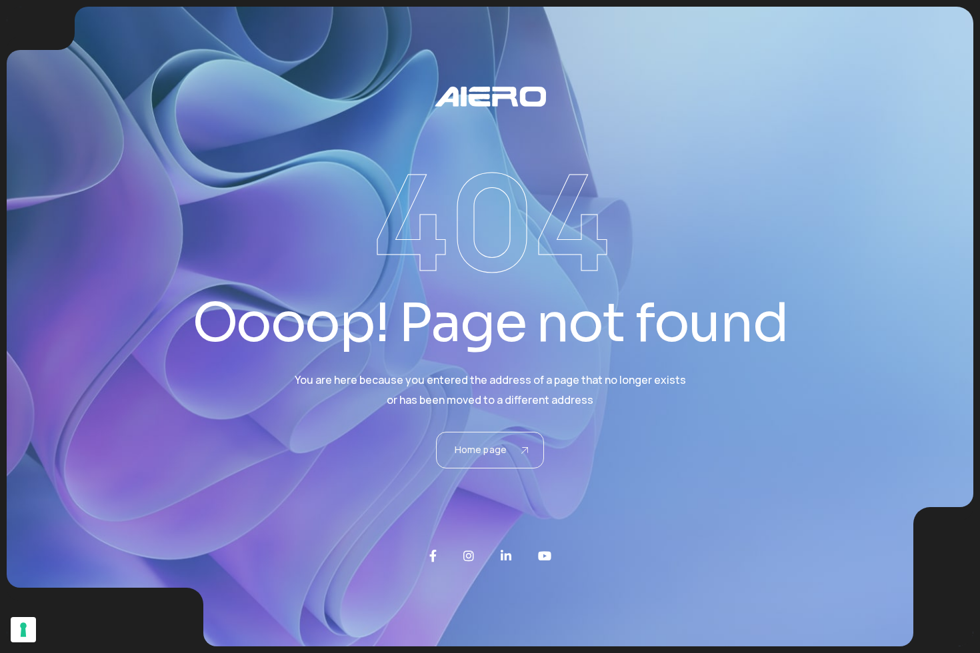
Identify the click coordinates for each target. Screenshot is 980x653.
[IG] (468, 556)
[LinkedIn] (506, 556)
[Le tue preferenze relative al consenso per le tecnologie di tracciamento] (23, 629)
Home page (481, 449)
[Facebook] (433, 556)
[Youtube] (544, 556)
